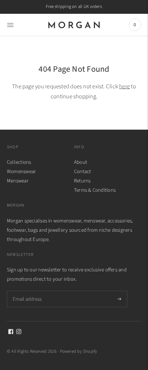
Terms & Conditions (95, 190)
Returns (82, 180)
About (80, 162)
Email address (27, 291)
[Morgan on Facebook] (10, 332)
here (124, 86)
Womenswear (21, 171)
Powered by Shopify (78, 351)
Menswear (18, 180)
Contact (82, 171)
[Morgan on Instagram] (18, 332)
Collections (19, 162)
